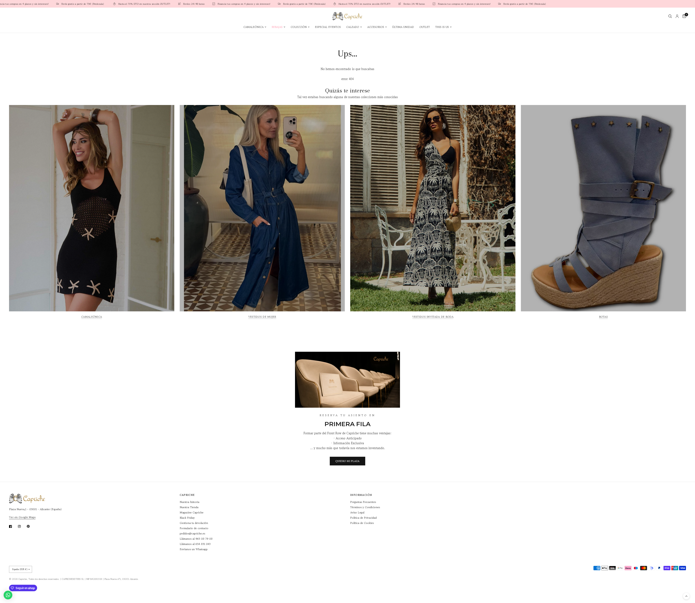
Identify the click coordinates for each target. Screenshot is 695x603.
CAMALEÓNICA (253, 27)
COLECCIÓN (299, 27)
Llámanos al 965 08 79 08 (196, 539)
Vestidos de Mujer (262, 316)
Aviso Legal (357, 512)
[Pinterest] (31, 526)
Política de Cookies (362, 523)
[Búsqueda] (670, 16)
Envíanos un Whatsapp (194, 549)
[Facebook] (13, 526)
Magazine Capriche (191, 512)
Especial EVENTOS (328, 27)
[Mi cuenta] (677, 16)
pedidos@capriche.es (192, 533)
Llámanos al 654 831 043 (195, 544)
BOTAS (603, 316)
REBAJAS (277, 27)
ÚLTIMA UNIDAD (403, 27)
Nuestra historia (189, 502)
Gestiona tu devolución (194, 523)
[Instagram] (22, 526)
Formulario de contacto (194, 528)
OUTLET (424, 27)
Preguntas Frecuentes (363, 502)
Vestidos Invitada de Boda (433, 316)
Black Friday (187, 518)
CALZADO (352, 27)
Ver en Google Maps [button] (22, 517)
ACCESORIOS (375, 27)
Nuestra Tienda (189, 507)
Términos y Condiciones (365, 507)
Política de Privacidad (363, 518)
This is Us (442, 27)
